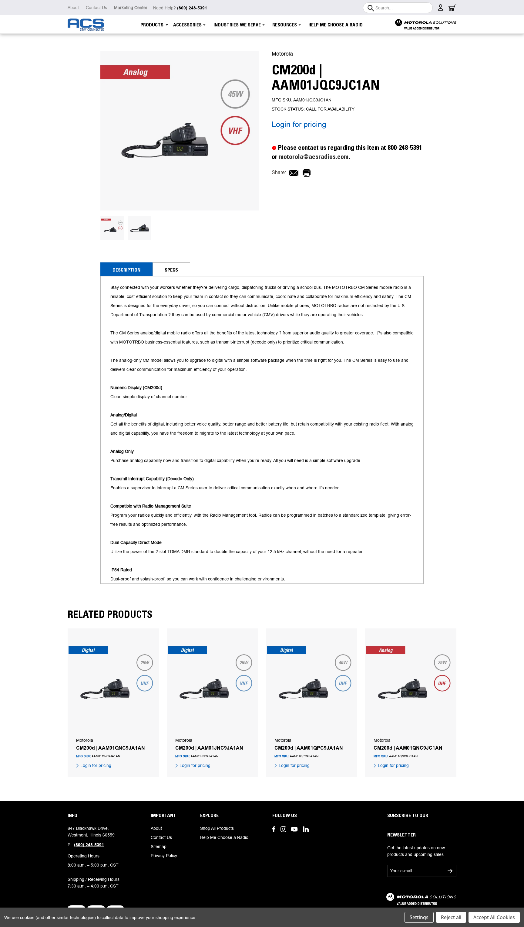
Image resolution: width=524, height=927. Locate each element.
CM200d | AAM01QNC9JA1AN (110, 747)
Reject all (451, 917)
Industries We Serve (237, 25)
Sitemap (158, 846)
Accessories (187, 25)
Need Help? (180, 8)
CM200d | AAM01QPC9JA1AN (308, 747)
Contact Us (96, 8)
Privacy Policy (164, 856)
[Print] (307, 173)
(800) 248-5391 (89, 845)
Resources (284, 25)
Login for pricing (299, 124)
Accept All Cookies (494, 917)
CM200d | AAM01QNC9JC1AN (408, 747)
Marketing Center (130, 8)
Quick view (113, 683)
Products (151, 25)
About (73, 8)
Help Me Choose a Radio (335, 25)
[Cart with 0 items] (452, 9)
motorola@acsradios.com (313, 156)
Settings (419, 917)
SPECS (171, 270)
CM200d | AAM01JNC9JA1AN (209, 747)
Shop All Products (217, 828)
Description (126, 270)
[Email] (293, 173)
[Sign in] (440, 9)
